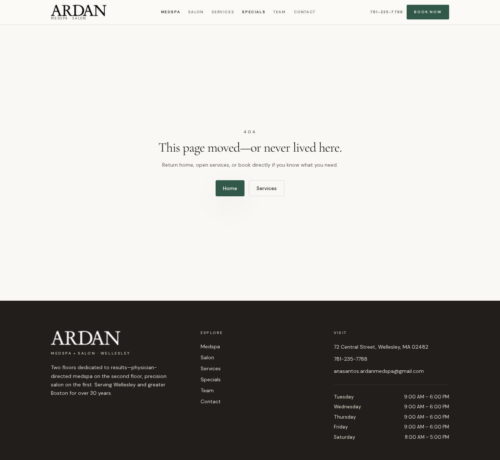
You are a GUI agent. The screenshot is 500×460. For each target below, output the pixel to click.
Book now (428, 12)
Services (223, 12)
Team (279, 12)
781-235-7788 (386, 12)
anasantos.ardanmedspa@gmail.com (379, 371)
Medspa (170, 12)
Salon (196, 12)
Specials (253, 12)
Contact (305, 12)
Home (230, 188)
